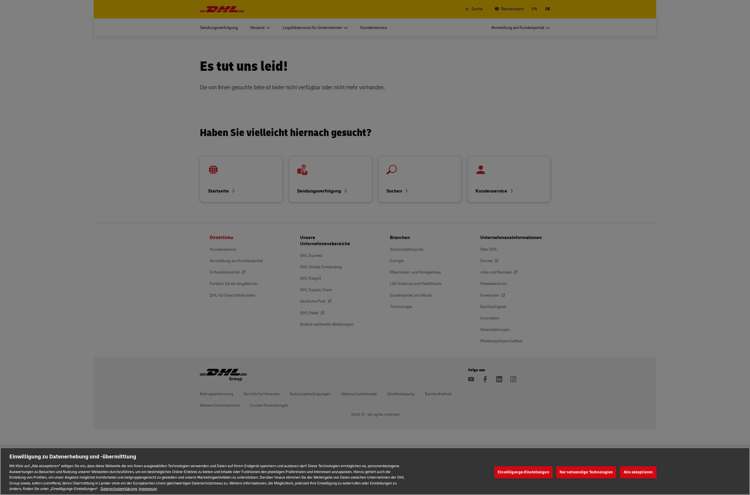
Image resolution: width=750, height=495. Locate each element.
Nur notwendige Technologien (586, 472)
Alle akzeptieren (638, 472)
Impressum (148, 489)
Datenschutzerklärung (118, 489)
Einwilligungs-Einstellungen (523, 472)
